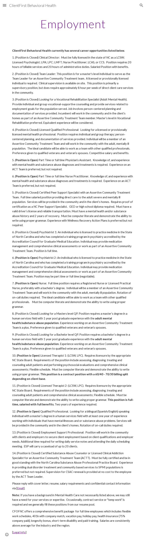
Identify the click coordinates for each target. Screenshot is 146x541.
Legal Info (19, 532)
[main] (73, 24)
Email (20, 488)
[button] (4, 5)
